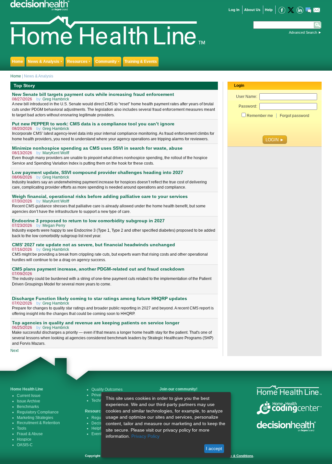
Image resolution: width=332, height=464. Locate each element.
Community (107, 61)
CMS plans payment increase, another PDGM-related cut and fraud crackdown (98, 269)
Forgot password (294, 115)
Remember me (260, 115)
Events (97, 434)
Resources (78, 61)
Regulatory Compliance (38, 412)
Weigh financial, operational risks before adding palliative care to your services (100, 196)
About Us (252, 10)
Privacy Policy (145, 436)
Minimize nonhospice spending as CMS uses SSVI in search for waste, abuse (97, 148)
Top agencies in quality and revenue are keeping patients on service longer (95, 322)
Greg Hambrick (55, 99)
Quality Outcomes (107, 389)
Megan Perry (53, 225)
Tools (21, 428)
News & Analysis (45, 61)
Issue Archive (28, 401)
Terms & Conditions (237, 456)
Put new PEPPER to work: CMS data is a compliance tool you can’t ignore (93, 123)
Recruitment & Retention (38, 423)
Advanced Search (303, 32)
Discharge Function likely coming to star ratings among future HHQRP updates (99, 298)
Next (14, 350)
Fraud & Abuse (30, 434)
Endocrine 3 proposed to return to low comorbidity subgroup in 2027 (88, 220)
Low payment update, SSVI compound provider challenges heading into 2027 (97, 172)
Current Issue (29, 395)
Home (17, 61)
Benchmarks (28, 406)
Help (269, 10)
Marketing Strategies (35, 417)
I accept (214, 448)
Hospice (24, 439)
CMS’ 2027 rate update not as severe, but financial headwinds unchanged (93, 244)
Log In (234, 10)
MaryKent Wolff (55, 153)
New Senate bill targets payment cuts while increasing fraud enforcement (93, 94)
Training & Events (140, 61)
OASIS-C (25, 445)
